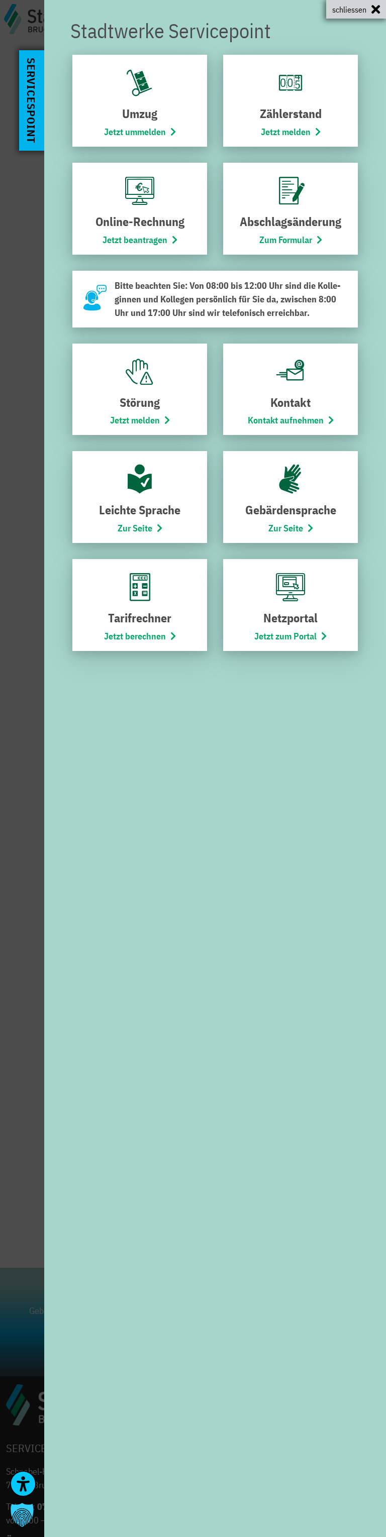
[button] (22, 1515)
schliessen (349, 10)
